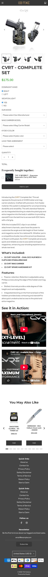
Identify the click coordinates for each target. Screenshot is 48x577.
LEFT (6, 94)
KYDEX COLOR (8, 131)
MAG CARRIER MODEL (11, 120)
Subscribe (24, 544)
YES (5, 102)
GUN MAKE (6, 110)
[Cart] (45, 2)
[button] (4, 29)
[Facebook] (21, 522)
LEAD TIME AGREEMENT (12, 141)
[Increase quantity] (12, 157)
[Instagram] (26, 522)
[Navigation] (2, 2)
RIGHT (6, 91)
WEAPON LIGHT (9, 98)
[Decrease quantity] (4, 157)
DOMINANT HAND (9, 87)
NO (5, 106)
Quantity (6, 152)
